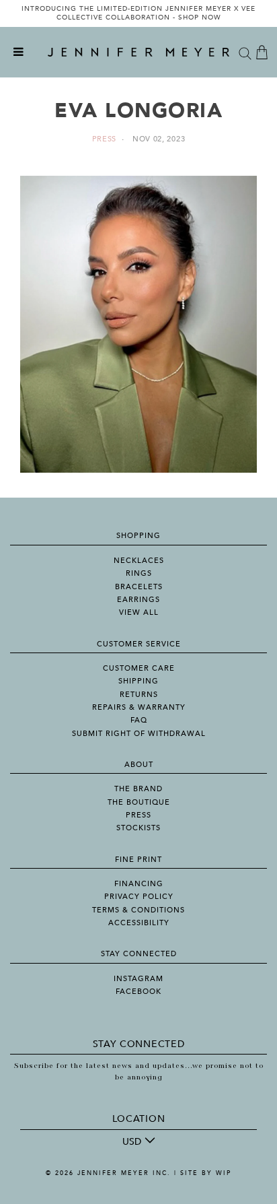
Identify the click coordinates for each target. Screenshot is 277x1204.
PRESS (138, 815)
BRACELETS (139, 587)
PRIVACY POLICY (138, 897)
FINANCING (138, 884)
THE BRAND (138, 789)
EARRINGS (138, 600)
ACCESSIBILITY (138, 923)
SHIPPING (138, 681)
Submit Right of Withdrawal (139, 734)
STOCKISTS (138, 828)
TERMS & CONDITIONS (138, 910)
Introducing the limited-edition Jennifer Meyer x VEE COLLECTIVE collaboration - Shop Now (138, 13)
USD (131, 1141)
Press (104, 139)
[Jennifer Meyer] (138, 52)
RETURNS (139, 695)
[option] (138, 13)
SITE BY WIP (205, 1173)
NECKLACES (139, 561)
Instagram (138, 979)
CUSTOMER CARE (139, 668)
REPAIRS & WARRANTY (139, 707)
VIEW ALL (139, 612)
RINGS (139, 573)
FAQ (138, 720)
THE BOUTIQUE (139, 802)
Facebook (138, 991)
